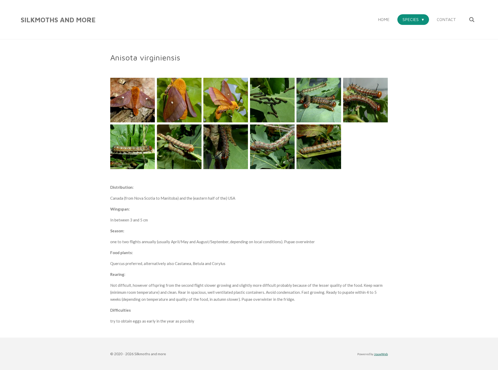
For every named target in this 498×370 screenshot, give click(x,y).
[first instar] (272, 100)
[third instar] (319, 100)
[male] (132, 100)
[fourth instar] (365, 100)
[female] (179, 100)
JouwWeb (381, 354)
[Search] (472, 19)
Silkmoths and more (58, 20)
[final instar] (272, 146)
